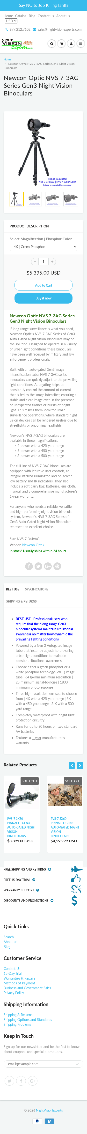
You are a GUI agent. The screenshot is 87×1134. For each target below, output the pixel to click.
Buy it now (43, 298)
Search (9, 937)
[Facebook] (21, 1081)
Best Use (12, 589)
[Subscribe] (77, 1064)
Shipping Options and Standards (28, 1020)
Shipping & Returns (21, 601)
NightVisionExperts (49, 1110)
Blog (32, 16)
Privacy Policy (14, 993)
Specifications (36, 589)
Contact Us (12, 969)
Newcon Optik (33, 545)
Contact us (46, 16)
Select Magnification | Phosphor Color (41, 239)
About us (63, 16)
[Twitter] (9, 1081)
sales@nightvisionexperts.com (60, 29)
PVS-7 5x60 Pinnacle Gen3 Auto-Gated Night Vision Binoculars (65, 827)
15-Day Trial (13, 973)
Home (8, 16)
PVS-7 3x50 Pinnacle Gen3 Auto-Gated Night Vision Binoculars (21, 827)
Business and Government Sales (27, 988)
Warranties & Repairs (19, 978)
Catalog (20, 16)
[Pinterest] (32, 1081)
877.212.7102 (20, 29)
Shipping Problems (17, 1024)
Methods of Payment (19, 983)
